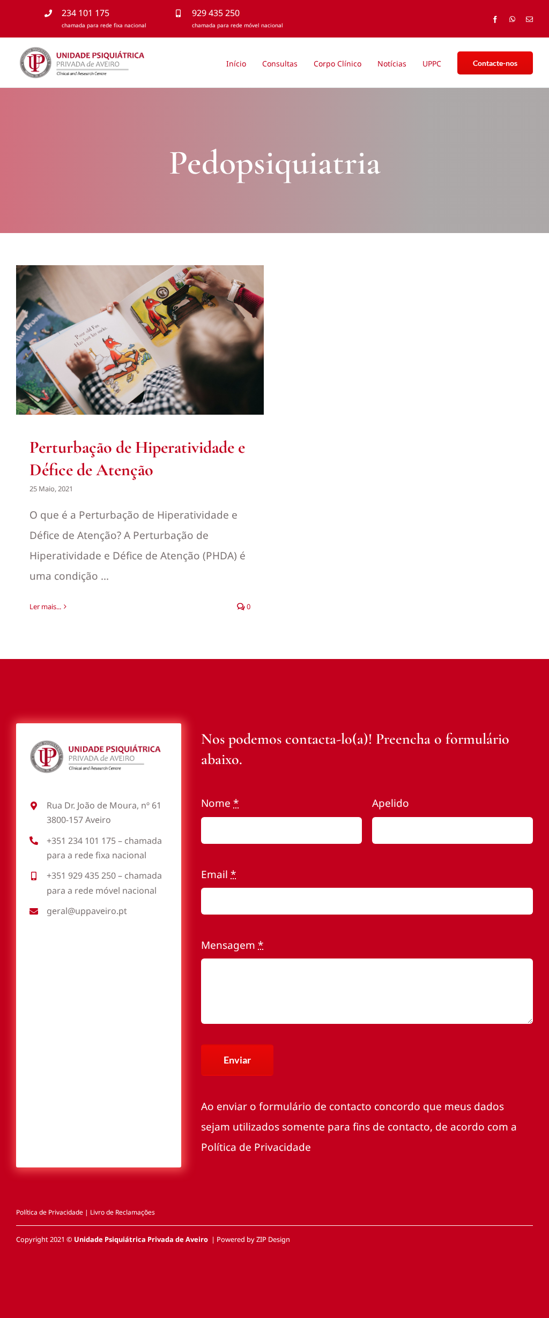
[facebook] (495, 19)
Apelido (390, 803)
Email (218, 874)
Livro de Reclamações (122, 1212)
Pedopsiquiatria (140, 364)
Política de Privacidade (256, 1147)
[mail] (529, 19)
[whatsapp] (512, 19)
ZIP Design (273, 1239)
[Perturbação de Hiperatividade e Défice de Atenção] (140, 340)
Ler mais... (45, 606)
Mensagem (232, 945)
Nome (220, 803)
